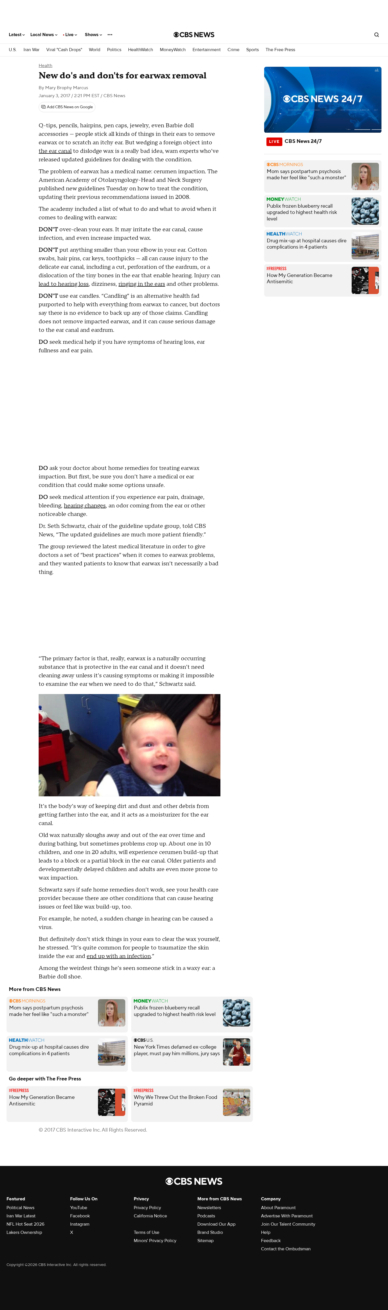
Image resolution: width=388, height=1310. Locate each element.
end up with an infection (119, 956)
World (94, 50)
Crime (233, 50)
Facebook (80, 1216)
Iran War (31, 50)
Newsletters (209, 1207)
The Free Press (280, 50)
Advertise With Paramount (287, 1216)
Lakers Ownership (24, 1232)
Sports (252, 50)
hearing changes (85, 505)
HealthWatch (140, 50)
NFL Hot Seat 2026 (25, 1224)
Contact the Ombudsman (286, 1249)
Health (45, 65)
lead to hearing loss (64, 284)
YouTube (78, 1207)
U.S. (13, 50)
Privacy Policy (147, 1207)
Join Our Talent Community (288, 1224)
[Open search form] (376, 34)
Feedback (271, 1240)
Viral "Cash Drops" (64, 50)
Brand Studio (210, 1232)
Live (70, 35)
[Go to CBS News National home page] (194, 35)
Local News (42, 34)
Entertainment (207, 50)
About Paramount (278, 1207)
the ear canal (55, 151)
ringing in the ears (141, 284)
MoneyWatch (173, 50)
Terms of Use (146, 1232)
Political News (20, 1207)
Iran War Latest (21, 1216)
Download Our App (216, 1224)
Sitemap (205, 1240)
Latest (15, 34)
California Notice (150, 1216)
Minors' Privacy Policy (155, 1240)
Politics (114, 50)
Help (265, 1232)
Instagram (79, 1224)
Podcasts (206, 1216)
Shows (92, 34)
